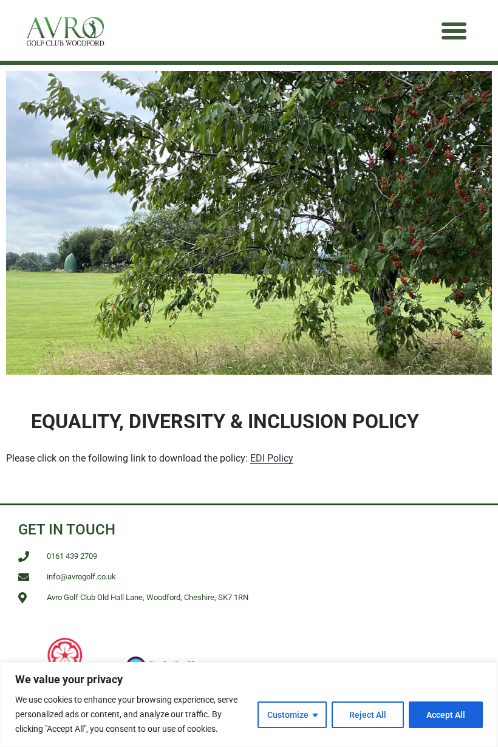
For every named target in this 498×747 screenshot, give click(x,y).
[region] (249, 704)
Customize (288, 715)
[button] (454, 30)
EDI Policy (271, 458)
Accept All (445, 715)
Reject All (367, 715)
